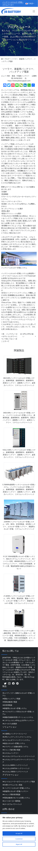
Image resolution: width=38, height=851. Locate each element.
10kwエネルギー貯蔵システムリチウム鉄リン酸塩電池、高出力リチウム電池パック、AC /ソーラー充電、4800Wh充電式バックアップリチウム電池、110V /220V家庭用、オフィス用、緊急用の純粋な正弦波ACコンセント (19, 635)
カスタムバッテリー (11, 753)
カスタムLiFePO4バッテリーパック (17, 768)
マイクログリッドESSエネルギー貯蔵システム (18, 712)
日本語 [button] (30, 3)
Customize (19, 839)
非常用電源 (8, 705)
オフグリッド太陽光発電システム (16, 746)
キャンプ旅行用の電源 (12, 750)
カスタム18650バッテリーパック (16, 771)
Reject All (19, 844)
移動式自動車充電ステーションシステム (18, 717)
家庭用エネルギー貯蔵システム (15, 708)
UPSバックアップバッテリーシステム (17, 737)
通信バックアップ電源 (12, 699)
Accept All (19, 833)
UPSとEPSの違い (28, 335)
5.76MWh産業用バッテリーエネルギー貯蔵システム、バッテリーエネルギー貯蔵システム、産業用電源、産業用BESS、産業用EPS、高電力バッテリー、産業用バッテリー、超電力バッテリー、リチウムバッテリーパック (18, 489)
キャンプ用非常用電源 (12, 794)
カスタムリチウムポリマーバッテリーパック (18, 760)
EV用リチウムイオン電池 (13, 785)
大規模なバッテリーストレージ (15, 734)
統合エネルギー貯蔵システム (14, 743)
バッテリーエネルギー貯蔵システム (17, 788)
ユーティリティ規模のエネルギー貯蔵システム (18, 694)
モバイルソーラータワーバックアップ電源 (19, 781)
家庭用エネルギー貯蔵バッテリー (16, 791)
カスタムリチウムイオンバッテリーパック (19, 756)
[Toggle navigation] (34, 11)
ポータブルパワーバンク (13, 804)
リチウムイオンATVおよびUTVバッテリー (19, 720)
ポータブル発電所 (10, 724)
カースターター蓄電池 (12, 801)
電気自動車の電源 (10, 702)
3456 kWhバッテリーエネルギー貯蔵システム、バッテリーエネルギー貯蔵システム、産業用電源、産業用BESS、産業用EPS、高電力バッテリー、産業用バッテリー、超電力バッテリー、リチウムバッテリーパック (19, 418)
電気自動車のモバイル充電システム (17, 798)
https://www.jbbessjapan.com (19, 81)
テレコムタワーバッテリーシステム (17, 740)
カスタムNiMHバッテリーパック (16, 765)
